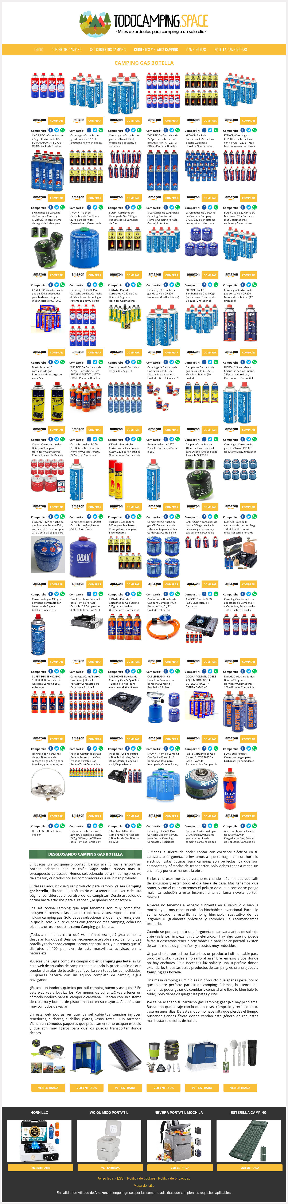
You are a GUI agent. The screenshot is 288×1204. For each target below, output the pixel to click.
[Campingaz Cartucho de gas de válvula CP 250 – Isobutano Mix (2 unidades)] (240, 403)
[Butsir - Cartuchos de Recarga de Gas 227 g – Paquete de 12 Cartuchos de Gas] (125, 171)
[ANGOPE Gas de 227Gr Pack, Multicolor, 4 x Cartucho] (201, 557)
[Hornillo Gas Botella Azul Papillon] (48, 789)
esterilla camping (248, 1112)
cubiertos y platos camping (156, 49)
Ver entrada (48, 1088)
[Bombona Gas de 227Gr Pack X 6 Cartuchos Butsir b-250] (163, 403)
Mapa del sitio (144, 1185)
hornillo (39, 1112)
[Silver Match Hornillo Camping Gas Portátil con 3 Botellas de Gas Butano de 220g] (125, 789)
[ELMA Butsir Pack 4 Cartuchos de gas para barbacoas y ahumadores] (240, 712)
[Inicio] (143, 34)
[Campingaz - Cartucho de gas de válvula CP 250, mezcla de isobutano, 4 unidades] (125, 94)
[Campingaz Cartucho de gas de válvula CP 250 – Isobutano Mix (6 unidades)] (86, 94)
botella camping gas (230, 49)
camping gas (196, 49)
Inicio (38, 49)
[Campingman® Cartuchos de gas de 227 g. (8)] (125, 325)
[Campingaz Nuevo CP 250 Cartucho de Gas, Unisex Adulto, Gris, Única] (86, 480)
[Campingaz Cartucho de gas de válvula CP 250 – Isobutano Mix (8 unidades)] (163, 248)
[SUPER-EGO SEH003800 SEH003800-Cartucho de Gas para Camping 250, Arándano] (48, 635)
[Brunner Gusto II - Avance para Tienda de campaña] (201, 1060)
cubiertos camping (67, 49)
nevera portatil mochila (179, 1112)
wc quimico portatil (109, 1112)
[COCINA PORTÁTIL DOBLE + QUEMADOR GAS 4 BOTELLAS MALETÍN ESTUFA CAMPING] (201, 635)
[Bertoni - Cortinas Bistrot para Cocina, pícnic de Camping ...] (86, 1060)
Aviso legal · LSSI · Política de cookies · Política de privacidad (144, 1178)
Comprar (56, 120)
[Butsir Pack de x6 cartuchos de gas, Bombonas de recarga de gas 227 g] (48, 325)
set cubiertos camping (108, 49)
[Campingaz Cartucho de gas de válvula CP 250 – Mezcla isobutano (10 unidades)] (201, 325)
